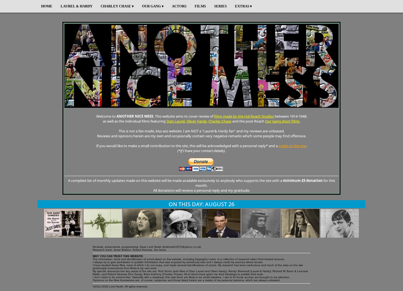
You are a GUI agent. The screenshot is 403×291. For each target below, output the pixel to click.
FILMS (200, 6)
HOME (46, 6)
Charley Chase (219, 121)
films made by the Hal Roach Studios (244, 116)
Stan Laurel (175, 121)
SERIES (220, 6)
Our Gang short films (282, 121)
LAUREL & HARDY (76, 6)
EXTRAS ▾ (243, 6)
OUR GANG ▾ (153, 6)
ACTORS (179, 6)
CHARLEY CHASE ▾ (117, 6)
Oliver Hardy (196, 121)
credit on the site (292, 145)
